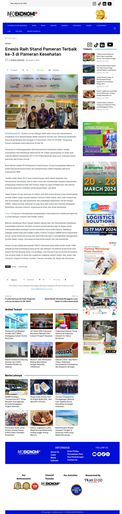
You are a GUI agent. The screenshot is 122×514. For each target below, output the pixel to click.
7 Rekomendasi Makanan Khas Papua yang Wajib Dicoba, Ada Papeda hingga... (107, 56)
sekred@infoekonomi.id (41, 289)
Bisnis (14, 38)
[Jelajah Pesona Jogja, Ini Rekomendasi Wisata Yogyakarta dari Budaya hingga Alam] (89, 80)
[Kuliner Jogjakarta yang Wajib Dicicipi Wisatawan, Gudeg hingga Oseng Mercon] (41, 418)
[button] (115, 28)
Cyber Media (53, 456)
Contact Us (72, 459)
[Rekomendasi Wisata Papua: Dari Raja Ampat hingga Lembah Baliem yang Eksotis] (89, 69)
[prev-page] (84, 114)
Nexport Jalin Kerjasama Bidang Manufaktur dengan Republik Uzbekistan (40, 363)
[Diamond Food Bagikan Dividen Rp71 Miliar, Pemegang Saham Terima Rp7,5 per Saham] (16, 321)
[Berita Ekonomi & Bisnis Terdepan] (29, 452)
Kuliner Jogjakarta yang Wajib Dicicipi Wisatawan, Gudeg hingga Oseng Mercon (41, 431)
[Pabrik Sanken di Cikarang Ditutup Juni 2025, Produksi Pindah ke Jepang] (16, 350)
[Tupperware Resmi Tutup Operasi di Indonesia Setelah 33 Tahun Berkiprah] (66, 321)
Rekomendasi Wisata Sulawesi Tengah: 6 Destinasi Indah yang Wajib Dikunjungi (64, 431)
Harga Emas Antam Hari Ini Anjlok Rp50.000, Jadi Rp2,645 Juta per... (41, 399)
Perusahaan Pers (75, 454)
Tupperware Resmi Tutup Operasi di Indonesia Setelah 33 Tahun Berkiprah (66, 334)
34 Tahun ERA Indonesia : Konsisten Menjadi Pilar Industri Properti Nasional (41, 333)
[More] (65, 278)
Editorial (54, 460)
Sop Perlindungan (75, 457)
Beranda (8, 38)
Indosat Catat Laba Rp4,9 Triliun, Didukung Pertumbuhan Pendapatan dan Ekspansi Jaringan (66, 363)
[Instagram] (49, 490)
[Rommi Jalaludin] (7, 60)
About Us (55, 451)
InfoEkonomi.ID (12, 133)
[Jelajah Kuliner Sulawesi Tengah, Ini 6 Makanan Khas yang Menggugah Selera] (89, 106)
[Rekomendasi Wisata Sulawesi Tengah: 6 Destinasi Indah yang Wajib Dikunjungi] (66, 418)
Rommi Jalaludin (17, 60)
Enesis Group (23, 267)
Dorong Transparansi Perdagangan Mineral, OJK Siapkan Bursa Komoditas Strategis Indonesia (64, 402)
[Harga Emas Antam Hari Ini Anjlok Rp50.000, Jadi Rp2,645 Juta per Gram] (41, 387)
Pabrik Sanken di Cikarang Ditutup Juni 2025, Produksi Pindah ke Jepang (16, 363)
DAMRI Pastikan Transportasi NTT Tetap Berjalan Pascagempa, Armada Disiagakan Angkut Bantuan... (15, 402)
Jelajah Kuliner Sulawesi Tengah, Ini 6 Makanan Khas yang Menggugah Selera (106, 105)
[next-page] (88, 114)
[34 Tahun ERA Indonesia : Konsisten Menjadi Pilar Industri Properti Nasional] (41, 321)
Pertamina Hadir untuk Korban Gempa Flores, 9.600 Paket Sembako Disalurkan (15, 431)
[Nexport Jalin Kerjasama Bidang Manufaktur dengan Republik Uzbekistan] (41, 350)
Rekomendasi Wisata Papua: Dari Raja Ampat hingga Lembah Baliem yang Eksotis (106, 68)
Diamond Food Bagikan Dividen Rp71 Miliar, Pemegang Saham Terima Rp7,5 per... (16, 334)
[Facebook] (43, 490)
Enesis (8, 213)
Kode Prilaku (73, 451)
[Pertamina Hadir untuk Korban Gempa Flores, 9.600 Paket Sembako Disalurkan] (16, 418)
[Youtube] (55, 490)
